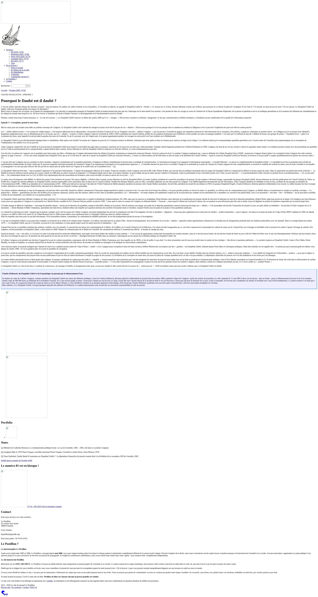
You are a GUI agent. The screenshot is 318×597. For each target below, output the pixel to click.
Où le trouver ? (12, 65)
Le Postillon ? (11, 79)
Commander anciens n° (20, 77)
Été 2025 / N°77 (17, 61)
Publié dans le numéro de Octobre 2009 (16, 460)
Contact (9, 81)
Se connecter (16, 587)
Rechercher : (6, 86)
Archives (9, 50)
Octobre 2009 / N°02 (17, 90)
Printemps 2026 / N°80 (20, 54)
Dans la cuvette (17, 68)
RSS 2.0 (33, 587)
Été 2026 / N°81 (17, 52)
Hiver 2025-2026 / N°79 (20, 56)
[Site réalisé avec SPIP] (4, 595)
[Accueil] (36, 23)
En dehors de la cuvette (20, 70)
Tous (13, 63)
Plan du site (5, 587)
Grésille (50, 581)
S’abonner (15, 74)
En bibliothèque (17, 72)
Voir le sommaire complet (52, 506)
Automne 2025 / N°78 (19, 59)
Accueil (4, 90)
